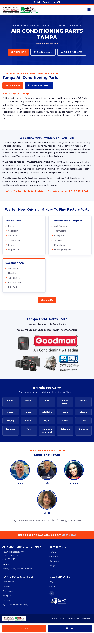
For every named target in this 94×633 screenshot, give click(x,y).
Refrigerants (8, 595)
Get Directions (44, 52)
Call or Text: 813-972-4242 (48, 2)
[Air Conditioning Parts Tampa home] (20, 9)
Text (71, 628)
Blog (51, 581)
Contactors (54, 561)
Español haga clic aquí (47, 43)
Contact (52, 586)
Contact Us (20, 52)
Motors (52, 552)
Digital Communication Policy (15, 604)
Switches (6, 586)
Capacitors (54, 556)
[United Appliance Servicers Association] (61, 601)
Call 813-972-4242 (73, 52)
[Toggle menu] (89, 10)
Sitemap (6, 600)
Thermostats (8, 591)
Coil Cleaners (8, 581)
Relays (52, 565)
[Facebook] (51, 593)
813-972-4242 (79, 191)
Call (26, 628)
